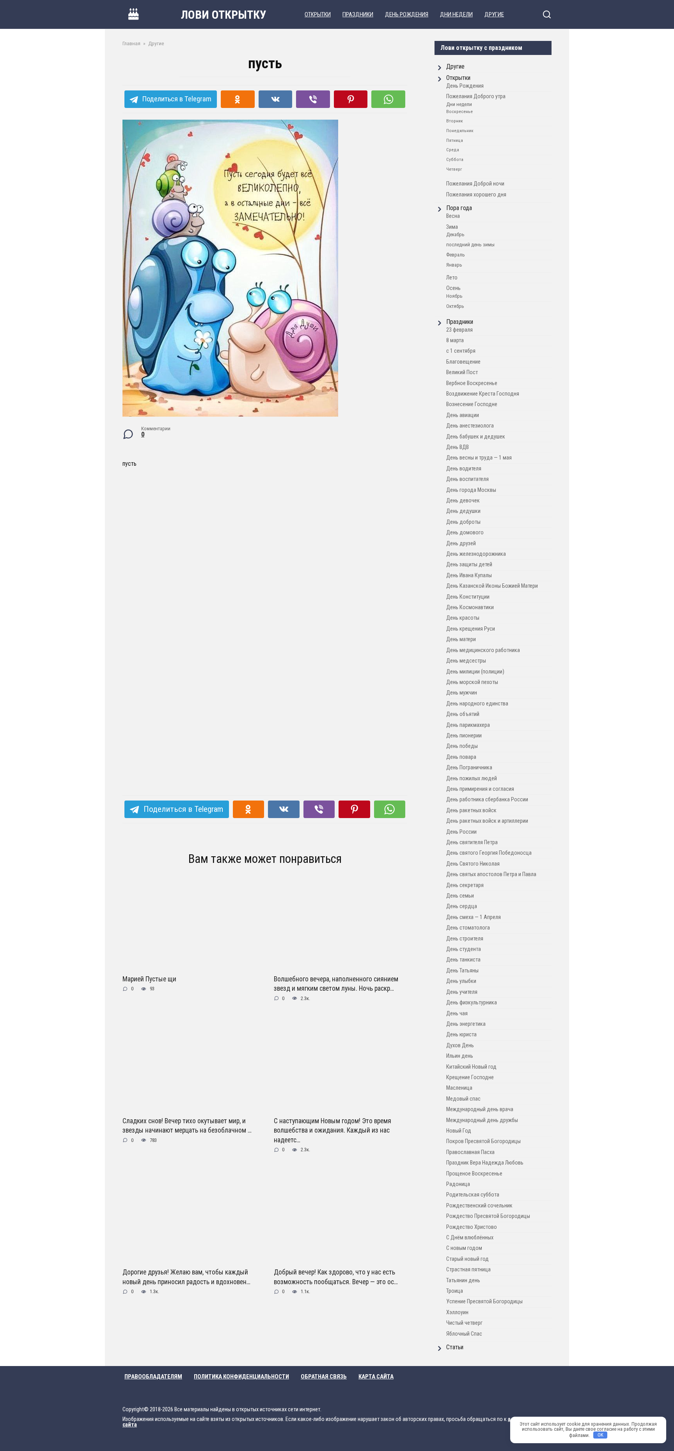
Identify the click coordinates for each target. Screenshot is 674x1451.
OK (600, 1435)
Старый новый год (467, 1259)
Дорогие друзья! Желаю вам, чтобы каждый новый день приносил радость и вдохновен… (186, 1277)
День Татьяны (462, 970)
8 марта (455, 340)
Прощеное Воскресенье (474, 1173)
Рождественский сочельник (479, 1205)
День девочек (463, 500)
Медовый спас (463, 1099)
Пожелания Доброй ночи (475, 183)
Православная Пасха (470, 1152)
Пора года (459, 208)
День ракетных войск (471, 810)
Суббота (454, 159)
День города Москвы (471, 490)
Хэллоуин (457, 1312)
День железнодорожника (476, 554)
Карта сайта (376, 1376)
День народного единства (477, 703)
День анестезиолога (470, 425)
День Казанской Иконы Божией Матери (492, 586)
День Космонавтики (470, 607)
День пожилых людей (471, 778)
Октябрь (455, 306)
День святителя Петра (472, 842)
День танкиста (463, 959)
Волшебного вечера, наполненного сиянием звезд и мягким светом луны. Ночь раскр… (336, 984)
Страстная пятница (468, 1269)
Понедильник (460, 130)
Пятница (454, 140)
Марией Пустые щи (149, 979)
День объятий (462, 714)
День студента (463, 949)
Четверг (454, 169)
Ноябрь (454, 296)
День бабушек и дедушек (475, 436)
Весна (453, 216)
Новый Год (458, 1131)
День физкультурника (471, 1002)
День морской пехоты (472, 682)
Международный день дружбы (482, 1120)
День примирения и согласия (480, 789)
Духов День (460, 1045)
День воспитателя (467, 479)
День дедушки (463, 511)
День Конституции (468, 597)
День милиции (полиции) (475, 671)
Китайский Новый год (471, 1067)
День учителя (461, 992)
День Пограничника (469, 767)
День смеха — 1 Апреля (473, 917)
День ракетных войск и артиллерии (487, 821)
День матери (461, 639)
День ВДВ (457, 447)
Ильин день (459, 1056)
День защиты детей (469, 564)
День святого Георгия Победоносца (489, 853)
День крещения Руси (470, 629)
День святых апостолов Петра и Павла (491, 874)
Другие (494, 14)
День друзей (461, 543)
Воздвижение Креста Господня (482, 394)
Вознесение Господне (471, 404)
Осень (453, 288)
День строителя (464, 938)
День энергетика (466, 1024)
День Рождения (406, 14)
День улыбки (461, 981)
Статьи (454, 1347)
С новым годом (464, 1248)
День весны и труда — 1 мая (479, 457)
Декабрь (455, 234)
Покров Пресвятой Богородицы (483, 1141)
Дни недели (456, 14)
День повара (461, 757)
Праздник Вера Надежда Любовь (484, 1162)
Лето (452, 277)
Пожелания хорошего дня (476, 194)
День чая (457, 1013)
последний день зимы (470, 244)
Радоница (458, 1184)
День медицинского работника (483, 650)
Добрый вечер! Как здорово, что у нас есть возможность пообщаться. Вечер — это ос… (336, 1277)
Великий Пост (462, 372)
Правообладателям (153, 1376)
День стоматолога (468, 927)
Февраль (455, 255)
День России (461, 832)
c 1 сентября (460, 351)
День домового (465, 532)
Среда (452, 149)
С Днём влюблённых (469, 1237)
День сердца (461, 906)
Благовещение (463, 362)
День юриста (461, 1034)
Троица (454, 1291)
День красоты (462, 618)
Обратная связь (324, 1376)
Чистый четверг (464, 1323)
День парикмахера (468, 725)
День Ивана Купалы (469, 575)
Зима (452, 227)
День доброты (463, 522)
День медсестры (466, 660)
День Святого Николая (473, 864)
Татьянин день (463, 1280)
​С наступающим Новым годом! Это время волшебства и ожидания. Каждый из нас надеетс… (332, 1130)
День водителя (463, 468)
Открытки (318, 14)
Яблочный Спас (464, 1334)
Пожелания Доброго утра (476, 96)
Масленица (459, 1088)
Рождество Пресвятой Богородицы (488, 1216)
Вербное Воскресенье (471, 383)
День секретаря (465, 885)
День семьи (460, 896)
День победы (462, 746)
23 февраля (459, 330)
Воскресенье (459, 111)
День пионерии (464, 735)
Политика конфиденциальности (241, 1376)
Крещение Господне (470, 1077)
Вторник (454, 121)
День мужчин (461, 692)
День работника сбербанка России (487, 799)
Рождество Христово (471, 1227)
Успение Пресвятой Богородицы (484, 1301)
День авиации (462, 415)
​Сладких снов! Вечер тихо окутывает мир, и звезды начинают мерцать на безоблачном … (187, 1126)
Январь (454, 265)
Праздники (357, 14)
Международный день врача (479, 1109)
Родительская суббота (472, 1194)
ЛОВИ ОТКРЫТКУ (223, 14)
